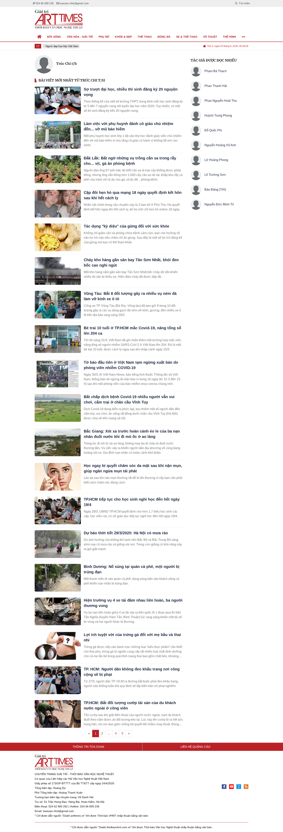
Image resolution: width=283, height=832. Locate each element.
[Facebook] (224, 786)
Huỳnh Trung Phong (218, 115)
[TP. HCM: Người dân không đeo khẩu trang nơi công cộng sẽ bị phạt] (58, 680)
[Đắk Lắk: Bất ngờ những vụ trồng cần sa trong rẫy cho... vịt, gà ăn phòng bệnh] (58, 169)
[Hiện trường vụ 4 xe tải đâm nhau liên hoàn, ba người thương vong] (58, 611)
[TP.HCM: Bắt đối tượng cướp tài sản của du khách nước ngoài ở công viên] (58, 714)
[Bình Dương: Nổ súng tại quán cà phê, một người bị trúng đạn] (58, 578)
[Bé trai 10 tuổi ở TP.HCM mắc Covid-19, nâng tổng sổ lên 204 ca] (58, 339)
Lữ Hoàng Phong (216, 160)
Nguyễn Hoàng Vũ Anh (220, 145)
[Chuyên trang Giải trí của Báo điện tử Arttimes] (59, 19)
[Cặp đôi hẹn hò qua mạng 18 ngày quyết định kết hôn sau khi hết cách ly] (58, 204)
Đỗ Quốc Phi (213, 130)
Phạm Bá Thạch (215, 71)
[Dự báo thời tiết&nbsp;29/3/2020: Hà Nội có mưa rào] (58, 544)
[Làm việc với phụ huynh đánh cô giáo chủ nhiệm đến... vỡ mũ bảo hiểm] (58, 135)
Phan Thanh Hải (215, 86)
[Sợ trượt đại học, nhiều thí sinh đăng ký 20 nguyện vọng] (58, 100)
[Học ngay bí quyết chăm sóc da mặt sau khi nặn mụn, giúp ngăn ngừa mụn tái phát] (58, 477)
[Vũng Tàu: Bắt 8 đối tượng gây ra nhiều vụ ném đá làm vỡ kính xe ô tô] (58, 304)
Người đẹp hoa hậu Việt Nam (60, 46)
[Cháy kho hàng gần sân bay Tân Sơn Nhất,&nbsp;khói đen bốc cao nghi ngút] (58, 271)
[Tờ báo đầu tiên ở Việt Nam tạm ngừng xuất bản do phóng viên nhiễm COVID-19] (58, 373)
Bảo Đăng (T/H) (215, 189)
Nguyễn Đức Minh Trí (219, 204)
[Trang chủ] (39, 37)
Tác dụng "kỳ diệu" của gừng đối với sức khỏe (126, 226)
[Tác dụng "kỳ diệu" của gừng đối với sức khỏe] (58, 237)
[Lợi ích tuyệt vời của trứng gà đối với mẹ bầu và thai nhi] (58, 646)
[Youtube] (231, 786)
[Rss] (246, 786)
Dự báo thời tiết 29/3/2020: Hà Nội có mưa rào (126, 533)
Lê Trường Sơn (215, 174)
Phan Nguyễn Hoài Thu (220, 100)
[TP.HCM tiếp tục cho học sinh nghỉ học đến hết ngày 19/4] (58, 510)
